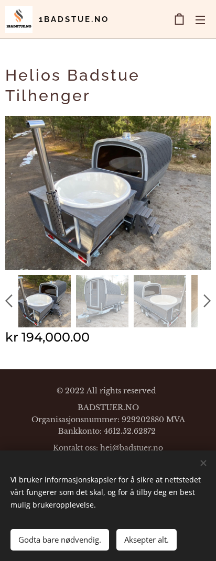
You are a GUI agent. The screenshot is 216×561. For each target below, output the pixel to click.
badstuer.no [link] (141, 448)
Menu (200, 19)
